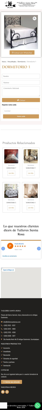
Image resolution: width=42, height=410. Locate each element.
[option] (24, 246)
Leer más (11, 173)
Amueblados (12, 61)
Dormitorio (21, 61)
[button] (34, 18)
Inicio (4, 61)
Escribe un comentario (10, 256)
